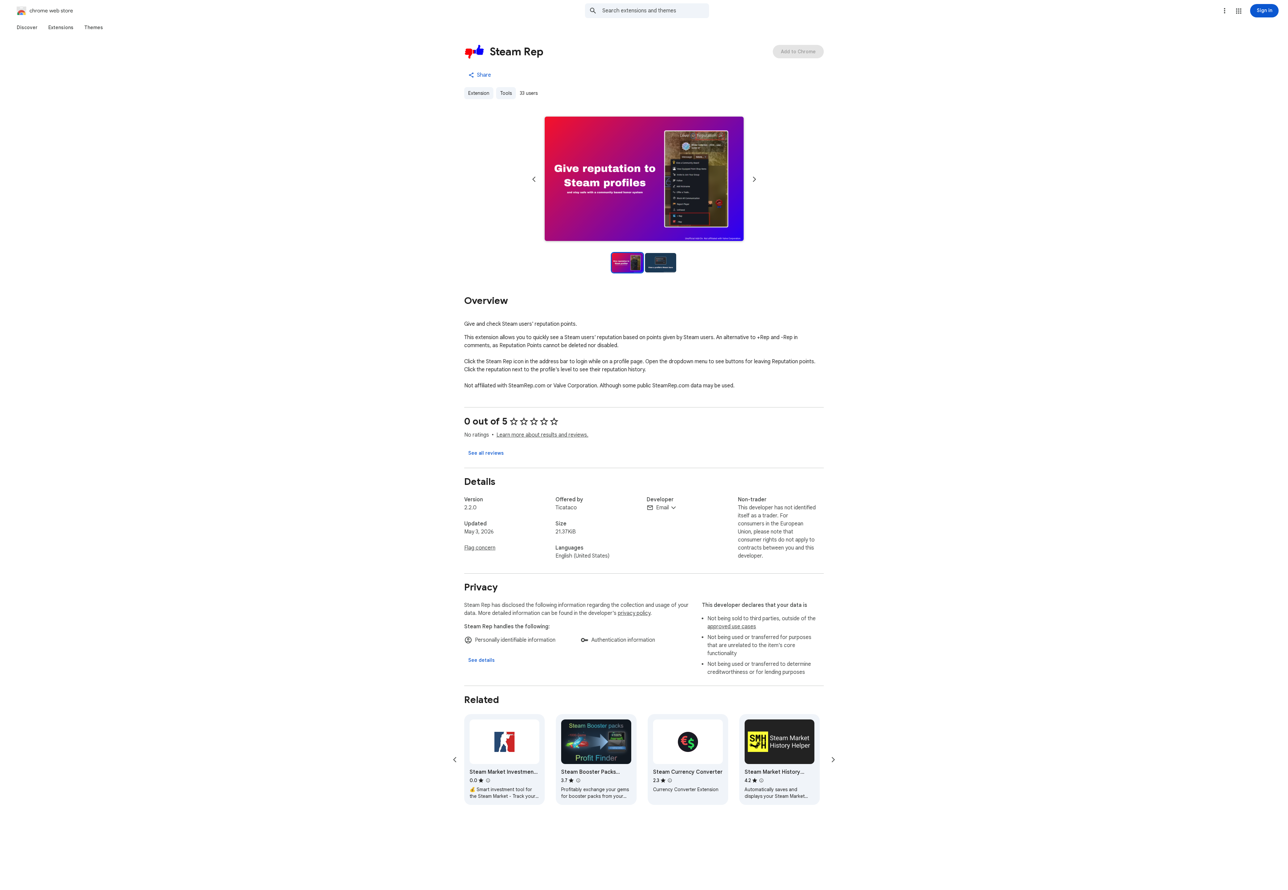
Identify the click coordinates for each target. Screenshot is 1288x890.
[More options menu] (1224, 10)
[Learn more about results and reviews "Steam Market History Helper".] (761, 780)
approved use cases (731, 626)
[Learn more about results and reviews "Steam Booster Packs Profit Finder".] (578, 780)
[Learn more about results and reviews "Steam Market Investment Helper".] (488, 780)
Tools (506, 93)
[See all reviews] (486, 453)
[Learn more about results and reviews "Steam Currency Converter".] (670, 780)
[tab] (27, 27)
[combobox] (655, 11)
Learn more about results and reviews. (542, 435)
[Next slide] (754, 179)
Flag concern (479, 548)
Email (662, 507)
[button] (1238, 11)
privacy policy (634, 613)
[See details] (481, 660)
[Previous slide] (534, 179)
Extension (478, 93)
